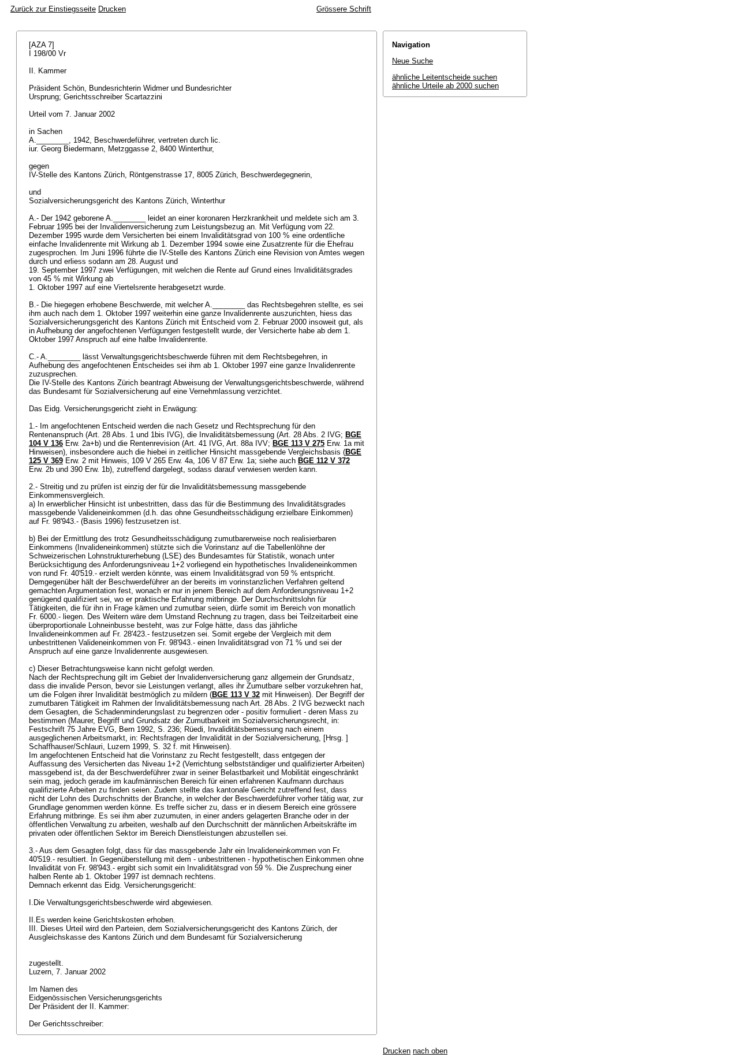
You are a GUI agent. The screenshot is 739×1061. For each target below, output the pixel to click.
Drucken (112, 9)
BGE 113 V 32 (236, 694)
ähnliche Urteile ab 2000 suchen (445, 85)
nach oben (430, 1051)
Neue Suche (412, 61)
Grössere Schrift (343, 9)
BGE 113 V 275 (298, 443)
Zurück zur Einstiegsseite (53, 9)
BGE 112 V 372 (324, 460)
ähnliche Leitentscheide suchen (444, 77)
